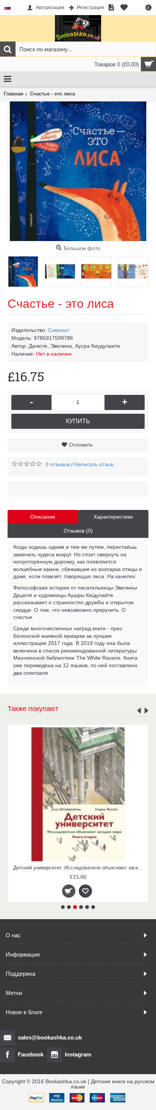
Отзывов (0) (78, 531)
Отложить (81, 445)
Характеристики (113, 517)
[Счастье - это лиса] (78, 171)
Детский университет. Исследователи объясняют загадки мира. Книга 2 (79, 867)
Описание (42, 517)
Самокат (58, 330)
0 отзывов (57, 464)
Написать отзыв (93, 464)
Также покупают (33, 708)
